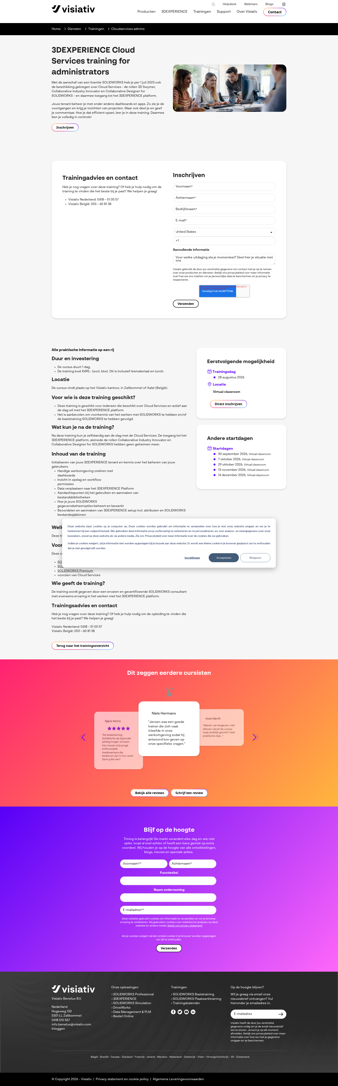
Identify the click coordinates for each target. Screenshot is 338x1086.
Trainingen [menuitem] (202, 11)
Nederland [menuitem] (176, 1057)
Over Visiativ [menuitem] (247, 11)
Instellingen (192, 557)
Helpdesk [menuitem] (229, 4)
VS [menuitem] (232, 1057)
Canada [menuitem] (115, 1057)
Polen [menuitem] (201, 1057)
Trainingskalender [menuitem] (186, 1003)
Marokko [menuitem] (162, 1057)
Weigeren (255, 557)
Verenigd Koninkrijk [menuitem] (217, 1057)
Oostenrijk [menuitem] (189, 1057)
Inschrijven (65, 127)
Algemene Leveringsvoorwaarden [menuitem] (178, 1079)
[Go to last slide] (82, 737)
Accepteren (224, 557)
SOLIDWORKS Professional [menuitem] (133, 994)
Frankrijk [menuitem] (140, 1057)
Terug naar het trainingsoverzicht (82, 646)
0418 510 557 (61, 1020)
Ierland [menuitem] (151, 1057)
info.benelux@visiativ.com (71, 1024)
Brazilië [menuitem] (104, 1057)
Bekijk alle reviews (149, 793)
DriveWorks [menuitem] (121, 1007)
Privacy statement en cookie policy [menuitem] (122, 1079)
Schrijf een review (189, 793)
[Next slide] (256, 737)
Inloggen (58, 1028)
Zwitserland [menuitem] (242, 1057)
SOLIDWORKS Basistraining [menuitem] (193, 994)
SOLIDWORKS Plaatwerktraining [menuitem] (197, 999)
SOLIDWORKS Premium (75, 571)
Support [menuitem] (224, 11)
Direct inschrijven (228, 404)
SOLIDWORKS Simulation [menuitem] (132, 1003)
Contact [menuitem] (275, 12)
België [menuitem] (94, 1057)
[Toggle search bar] (213, 4)
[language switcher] (283, 4)
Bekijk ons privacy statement (184, 926)
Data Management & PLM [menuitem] (132, 1012)
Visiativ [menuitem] (86, 1079)
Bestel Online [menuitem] (123, 1016)
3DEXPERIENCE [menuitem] (174, 11)
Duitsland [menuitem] (127, 1057)
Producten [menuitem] (147, 11)
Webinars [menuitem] (251, 4)
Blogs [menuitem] (269, 4)
